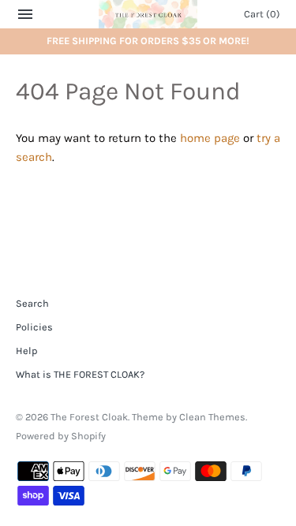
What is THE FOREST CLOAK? (80, 374)
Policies (34, 327)
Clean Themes (212, 417)
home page (210, 138)
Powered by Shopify (61, 436)
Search (32, 303)
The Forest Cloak (89, 417)
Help (26, 350)
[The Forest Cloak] (148, 14)
